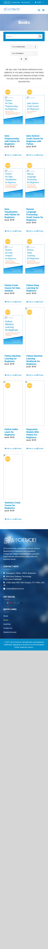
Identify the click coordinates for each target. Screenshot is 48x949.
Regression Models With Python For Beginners (32, 433)
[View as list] (26, 59)
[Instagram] (15, 603)
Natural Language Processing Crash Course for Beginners (34, 214)
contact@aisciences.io (15, 589)
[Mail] (21, 603)
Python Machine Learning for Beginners (13, 359)
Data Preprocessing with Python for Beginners (12, 139)
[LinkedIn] (18, 603)
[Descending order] (35, 47)
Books (5, 620)
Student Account (9, 632)
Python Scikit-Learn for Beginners (12, 432)
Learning (6, 624)
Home (5, 616)
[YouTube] (11, 603)
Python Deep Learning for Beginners (32, 288)
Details (19, 155)
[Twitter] (8, 603)
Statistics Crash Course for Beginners (12, 505)
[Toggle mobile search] (39, 10)
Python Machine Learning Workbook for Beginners (34, 360)
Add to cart (10, 155)
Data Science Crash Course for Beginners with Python (34, 139)
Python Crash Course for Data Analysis (12, 288)
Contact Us (7, 628)
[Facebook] (4, 603)
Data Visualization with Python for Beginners (12, 213)
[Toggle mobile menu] (43, 10)
